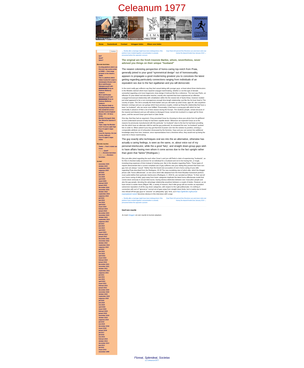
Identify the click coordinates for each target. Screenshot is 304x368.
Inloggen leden (137, 44)
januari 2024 (103, 211)
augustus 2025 (104, 170)
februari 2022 (103, 260)
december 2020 (104, 290)
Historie (184, 28)
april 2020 (102, 307)
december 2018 (104, 326)
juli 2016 (101, 335)
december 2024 (104, 187)
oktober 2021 (103, 268)
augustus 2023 (104, 221)
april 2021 (102, 281)
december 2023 (104, 213)
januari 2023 (103, 236)
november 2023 (104, 215)
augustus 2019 (104, 320)
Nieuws (200, 28)
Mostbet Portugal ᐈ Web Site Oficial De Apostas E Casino (107, 120)
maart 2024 (102, 207)
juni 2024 (102, 200)
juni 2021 (102, 277)
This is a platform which (107, 78)
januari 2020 (103, 313)
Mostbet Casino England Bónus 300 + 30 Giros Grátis (107, 114)
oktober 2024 (103, 192)
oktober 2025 (103, 166)
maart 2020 (102, 309)
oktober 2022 (103, 243)
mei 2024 (102, 202)
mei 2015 (102, 337)
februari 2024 (103, 209)
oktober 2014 (103, 341)
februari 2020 (103, 311)
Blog (168, 28)
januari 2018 (103, 330)
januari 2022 (103, 262)
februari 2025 (103, 183)
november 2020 (104, 292)
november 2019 (104, 315)
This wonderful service (106, 110)
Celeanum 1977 (152, 7)
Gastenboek (112, 44)
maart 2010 (102, 349)
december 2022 (104, 239)
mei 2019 (102, 324)
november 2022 (104, 241)
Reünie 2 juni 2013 (104, 28)
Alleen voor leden (154, 44)
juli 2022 (101, 249)
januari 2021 (103, 288)
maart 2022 (102, 258)
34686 (101, 75)
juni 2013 (102, 345)
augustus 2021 (104, 273)
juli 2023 (101, 224)
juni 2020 (102, 303)
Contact (124, 44)
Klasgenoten (120, 28)
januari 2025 (103, 185)
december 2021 (104, 264)
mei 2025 (102, 177)
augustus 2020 (104, 298)
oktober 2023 (103, 217)
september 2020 (104, 296)
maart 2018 (102, 328)
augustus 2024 (104, 196)
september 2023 (104, 219)
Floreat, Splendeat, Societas (152, 358)
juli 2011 (101, 347)
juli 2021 (101, 275)
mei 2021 (102, 279)
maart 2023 (102, 232)
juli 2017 (101, 332)
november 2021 (104, 266)
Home (101, 44)
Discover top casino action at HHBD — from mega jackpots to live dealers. (108, 71)
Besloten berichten (109, 153)
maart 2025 (102, 181)
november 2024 (104, 189)
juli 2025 (101, 172)
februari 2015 (103, 339)
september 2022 (104, 245)
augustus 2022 (104, 247)
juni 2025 (102, 175)
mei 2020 (102, 305)
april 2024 (102, 204)
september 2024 (104, 194)
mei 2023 (102, 228)
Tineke (101, 146)
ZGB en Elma (152, 28)
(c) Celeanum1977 (152, 360)
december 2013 (104, 343)
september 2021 (104, 271)
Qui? (100, 56)
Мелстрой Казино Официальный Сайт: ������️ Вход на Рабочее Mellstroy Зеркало (106, 88)
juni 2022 (102, 251)
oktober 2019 (103, 317)
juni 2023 (102, 226)
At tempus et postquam (136, 28)
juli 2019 (101, 322)
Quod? (101, 58)
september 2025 (104, 168)
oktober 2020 (103, 294)
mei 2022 (102, 253)
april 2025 (102, 179)
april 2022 (102, 256)
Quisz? (101, 60)
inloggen (131, 215)
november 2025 (104, 164)
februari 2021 (103, 285)
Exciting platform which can (108, 67)
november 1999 (104, 352)
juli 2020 (101, 300)
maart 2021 (102, 283)
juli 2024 (101, 198)
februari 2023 (103, 234)
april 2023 (102, 230)
